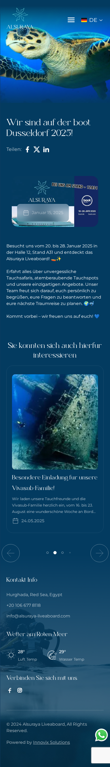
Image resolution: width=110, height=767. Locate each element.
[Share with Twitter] (36, 149)
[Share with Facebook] (27, 149)
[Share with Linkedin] (46, 149)
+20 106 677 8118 (23, 605)
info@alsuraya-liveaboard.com (38, 616)
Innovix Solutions (51, 742)
